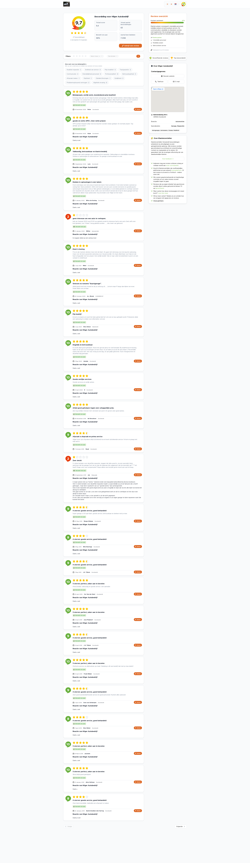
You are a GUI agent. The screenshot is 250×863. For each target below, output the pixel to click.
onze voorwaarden (172, 165)
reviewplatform (176, 170)
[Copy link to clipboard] (167, 4)
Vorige (69, 826)
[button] (167, 200)
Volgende (179, 826)
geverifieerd (160, 188)
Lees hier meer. (163, 193)
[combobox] (97, 56)
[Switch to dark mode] (171, 4)
